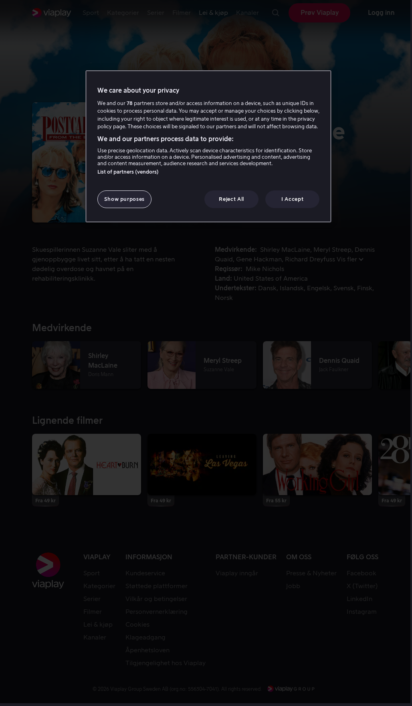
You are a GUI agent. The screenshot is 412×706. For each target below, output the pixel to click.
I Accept (292, 199)
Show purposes (124, 199)
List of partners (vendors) (128, 171)
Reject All (231, 199)
